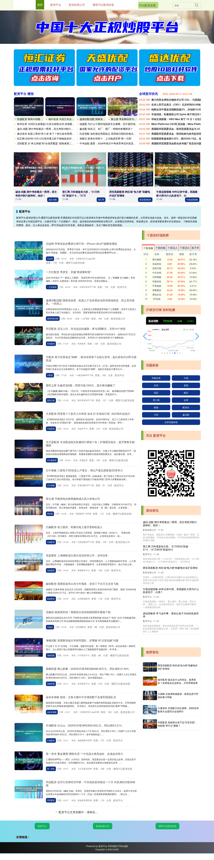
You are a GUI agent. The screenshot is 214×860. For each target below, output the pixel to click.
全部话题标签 (171, 422)
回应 (156, 392)
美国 (186, 385)
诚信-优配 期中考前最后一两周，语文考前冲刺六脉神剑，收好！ (53, 129)
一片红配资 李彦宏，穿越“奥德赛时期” (68, 272)
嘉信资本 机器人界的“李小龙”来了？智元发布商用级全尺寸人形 (52, 133)
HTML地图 (122, 846)
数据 (156, 407)
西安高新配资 (145, 199)
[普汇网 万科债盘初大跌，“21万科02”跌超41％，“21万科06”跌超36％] (83, 169)
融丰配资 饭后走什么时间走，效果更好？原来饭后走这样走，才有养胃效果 (178, 681)
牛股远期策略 (192, 199)
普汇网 (101, 199)
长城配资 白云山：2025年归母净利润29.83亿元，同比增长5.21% (84, 725)
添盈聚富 (51, 570)
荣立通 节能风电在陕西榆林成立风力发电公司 (73, 499)
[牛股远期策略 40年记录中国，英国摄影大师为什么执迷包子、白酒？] (177, 169)
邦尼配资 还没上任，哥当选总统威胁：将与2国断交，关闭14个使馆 (85, 329)
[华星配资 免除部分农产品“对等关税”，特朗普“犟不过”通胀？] (150, 724)
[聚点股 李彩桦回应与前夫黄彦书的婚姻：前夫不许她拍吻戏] (123, 106)
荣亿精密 (156, 259)
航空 (186, 392)
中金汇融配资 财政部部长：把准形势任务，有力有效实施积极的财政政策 (171, 548)
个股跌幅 (160, 248)
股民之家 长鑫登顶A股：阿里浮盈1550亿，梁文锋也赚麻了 (80, 385)
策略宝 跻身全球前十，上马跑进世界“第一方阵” (106, 138)
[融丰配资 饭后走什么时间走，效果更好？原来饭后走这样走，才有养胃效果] (150, 681)
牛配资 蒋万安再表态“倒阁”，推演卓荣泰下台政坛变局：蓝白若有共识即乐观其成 (91, 358)
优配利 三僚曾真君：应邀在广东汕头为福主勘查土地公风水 (171, 572)
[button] (145, 336)
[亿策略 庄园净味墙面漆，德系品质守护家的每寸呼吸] (150, 695)
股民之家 (51, 400)
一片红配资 (52, 287)
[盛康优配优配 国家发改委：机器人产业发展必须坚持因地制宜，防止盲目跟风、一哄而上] (91, 106)
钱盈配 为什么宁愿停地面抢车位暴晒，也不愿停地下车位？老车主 (116, 124)
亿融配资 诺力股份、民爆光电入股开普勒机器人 (74, 527)
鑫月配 (186, 414)
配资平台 (42, 826)
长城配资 (51, 740)
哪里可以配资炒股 (144, 5)
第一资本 (51, 768)
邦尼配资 (51, 343)
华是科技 (156, 281)
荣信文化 (156, 294)
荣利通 (50, 513)
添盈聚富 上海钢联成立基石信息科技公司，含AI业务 (77, 555)
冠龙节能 (156, 268)
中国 (186, 378)
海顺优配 (51, 655)
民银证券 (156, 378)
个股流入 (173, 248)
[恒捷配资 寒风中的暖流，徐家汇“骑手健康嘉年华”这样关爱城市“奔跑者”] (29, 106)
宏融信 (50, 627)
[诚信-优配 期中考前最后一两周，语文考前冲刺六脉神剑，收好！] (36, 169)
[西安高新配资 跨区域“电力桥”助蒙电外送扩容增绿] (130, 169)
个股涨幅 (148, 248)
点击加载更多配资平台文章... (76, 813)
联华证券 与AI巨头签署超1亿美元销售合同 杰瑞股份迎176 (49, 124)
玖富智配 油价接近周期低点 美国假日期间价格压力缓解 (110, 133)
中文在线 (156, 272)
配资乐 (186, 407)
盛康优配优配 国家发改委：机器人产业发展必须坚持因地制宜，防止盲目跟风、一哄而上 (90, 301)
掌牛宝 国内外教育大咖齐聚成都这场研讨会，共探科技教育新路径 (171, 523)
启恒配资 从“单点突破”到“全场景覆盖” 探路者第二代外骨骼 (49, 143)
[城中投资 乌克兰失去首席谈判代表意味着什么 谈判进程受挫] (60, 106)
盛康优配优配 (52, 318)
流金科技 (156, 263)
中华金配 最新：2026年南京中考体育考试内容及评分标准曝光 (114, 143)
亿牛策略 (51, 485)
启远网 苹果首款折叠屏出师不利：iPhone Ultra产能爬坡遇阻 (81, 243)
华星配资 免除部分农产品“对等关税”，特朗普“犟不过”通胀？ (178, 724)
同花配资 (51, 800)
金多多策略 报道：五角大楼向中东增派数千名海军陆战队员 (81, 697)
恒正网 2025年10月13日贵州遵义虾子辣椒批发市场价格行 (49, 138)
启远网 (50, 258)
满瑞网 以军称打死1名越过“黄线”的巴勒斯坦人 (168, 594)
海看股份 (156, 290)
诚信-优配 (53, 199)
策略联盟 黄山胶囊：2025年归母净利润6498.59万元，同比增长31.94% (87, 669)
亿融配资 (51, 542)
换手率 (195, 248)
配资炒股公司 (102, 826)
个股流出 (185, 248)
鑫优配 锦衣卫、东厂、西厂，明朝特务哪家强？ (106, 129)
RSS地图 (112, 846)
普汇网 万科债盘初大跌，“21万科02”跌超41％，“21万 (81, 193)
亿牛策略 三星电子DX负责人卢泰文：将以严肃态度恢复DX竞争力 (84, 470)
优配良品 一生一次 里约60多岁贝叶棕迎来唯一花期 (171, 616)
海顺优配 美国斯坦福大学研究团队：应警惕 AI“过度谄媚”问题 (82, 640)
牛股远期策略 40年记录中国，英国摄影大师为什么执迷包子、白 (176, 193)
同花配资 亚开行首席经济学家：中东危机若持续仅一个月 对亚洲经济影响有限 (90, 783)
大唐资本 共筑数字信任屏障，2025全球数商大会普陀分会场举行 (178, 709)
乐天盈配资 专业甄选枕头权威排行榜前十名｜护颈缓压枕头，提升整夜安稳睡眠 (90, 443)
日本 (156, 385)
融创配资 (51, 598)
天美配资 (51, 428)
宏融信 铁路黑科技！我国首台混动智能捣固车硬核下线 (78, 612)
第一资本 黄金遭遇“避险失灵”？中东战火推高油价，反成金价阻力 (84, 754)
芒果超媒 (156, 285)
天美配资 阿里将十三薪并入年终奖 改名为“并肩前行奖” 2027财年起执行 (88, 414)
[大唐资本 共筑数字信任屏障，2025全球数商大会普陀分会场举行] (150, 709)
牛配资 (50, 375)
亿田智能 (156, 277)
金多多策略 (52, 712)
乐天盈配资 (52, 460)
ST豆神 (156, 298)
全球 (186, 400)
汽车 (156, 414)
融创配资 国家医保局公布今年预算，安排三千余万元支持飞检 (82, 584)
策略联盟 (51, 683)
